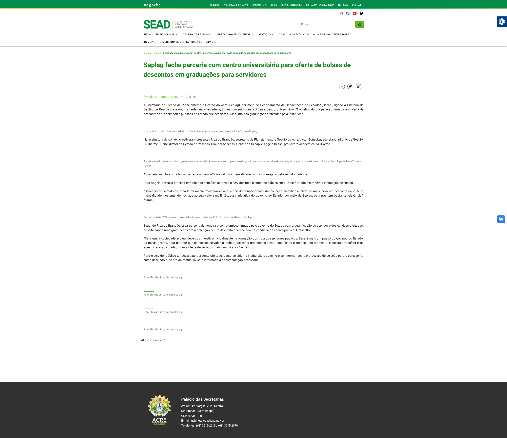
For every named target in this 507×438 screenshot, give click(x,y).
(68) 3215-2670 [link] (228, 425)
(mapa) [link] (209, 411)
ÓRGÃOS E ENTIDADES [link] (291, 5)
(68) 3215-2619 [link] (205, 425)
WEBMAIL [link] (356, 5)
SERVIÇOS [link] (215, 5)
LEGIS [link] (274, 5)
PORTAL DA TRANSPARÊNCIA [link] (320, 5)
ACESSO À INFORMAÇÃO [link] (236, 5)
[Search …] (359, 24)
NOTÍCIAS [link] (343, 5)
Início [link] (147, 53)
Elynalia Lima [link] (153, 97)
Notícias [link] (156, 53)
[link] (502, 21)
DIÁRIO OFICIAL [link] (259, 5)
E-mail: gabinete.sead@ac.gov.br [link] (202, 420)
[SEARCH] (328, 24)
